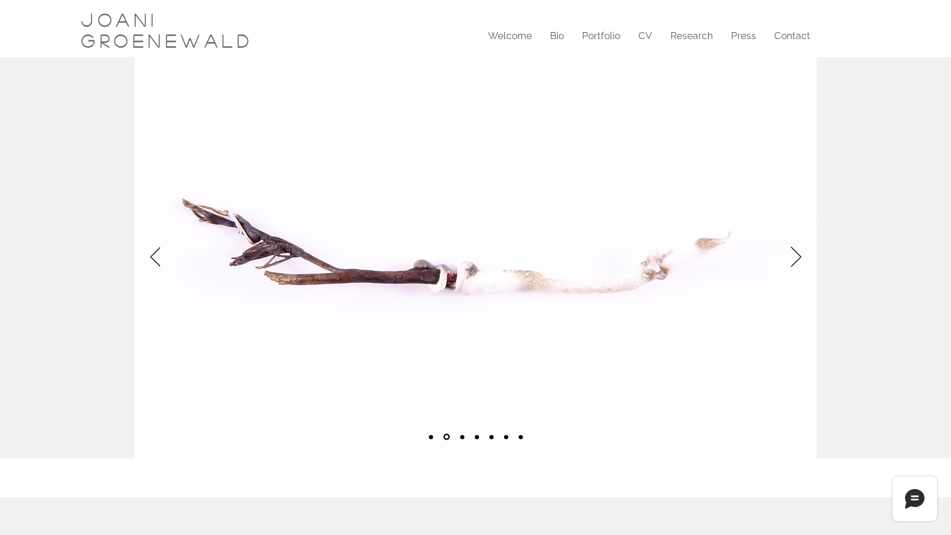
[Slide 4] (477, 437)
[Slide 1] (431, 437)
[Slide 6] (506, 437)
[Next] (796, 258)
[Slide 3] (462, 437)
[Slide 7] (521, 437)
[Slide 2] (446, 437)
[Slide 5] (491, 437)
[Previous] (155, 258)
